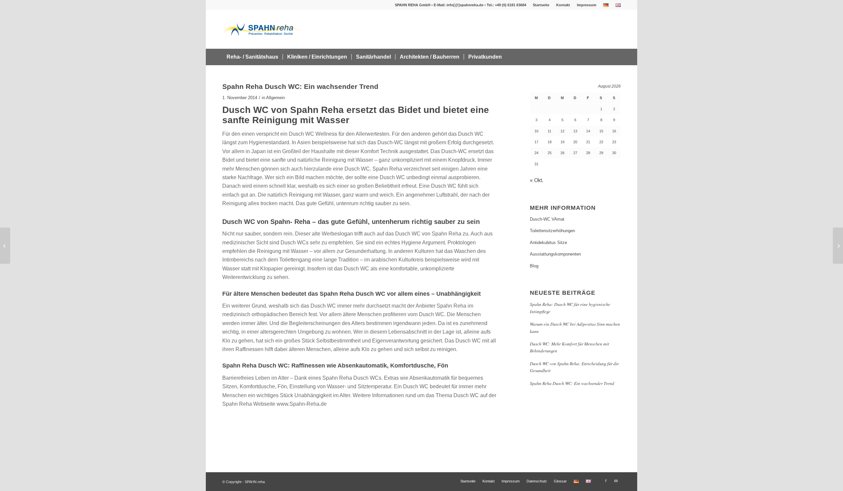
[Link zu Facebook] (606, 481)
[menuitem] (541, 5)
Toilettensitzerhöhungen (552, 230)
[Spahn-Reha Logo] (264, 29)
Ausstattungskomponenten (555, 254)
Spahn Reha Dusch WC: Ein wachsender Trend (572, 383)
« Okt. (536, 180)
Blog (534, 265)
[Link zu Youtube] (616, 481)
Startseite (541, 5)
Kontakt (563, 5)
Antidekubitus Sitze (548, 242)
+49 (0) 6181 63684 (510, 5)
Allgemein (275, 97)
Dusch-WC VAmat (547, 219)
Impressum (586, 5)
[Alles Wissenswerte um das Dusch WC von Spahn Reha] (5, 246)
